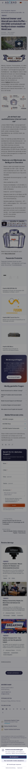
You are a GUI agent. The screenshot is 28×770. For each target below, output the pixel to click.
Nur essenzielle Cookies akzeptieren (14, 760)
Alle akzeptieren (14, 757)
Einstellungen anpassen (15, 764)
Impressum (19, 767)
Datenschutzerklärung (10, 767)
